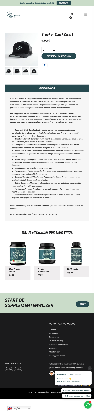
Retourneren (54, 337)
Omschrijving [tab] (47, 88)
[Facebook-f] (16, 369)
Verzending (53, 333)
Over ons (52, 330)
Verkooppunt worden (57, 355)
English (16, 408)
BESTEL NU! (63, 3)
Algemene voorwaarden (58, 344)
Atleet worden (54, 352)
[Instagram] (11, 369)
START (82, 304)
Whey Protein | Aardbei (14, 270)
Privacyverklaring (56, 341)
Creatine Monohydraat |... (45, 270)
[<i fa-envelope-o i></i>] (20, 369)
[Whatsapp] (6, 369)
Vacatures (53, 348)
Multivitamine (73, 269)
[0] (72, 14)
